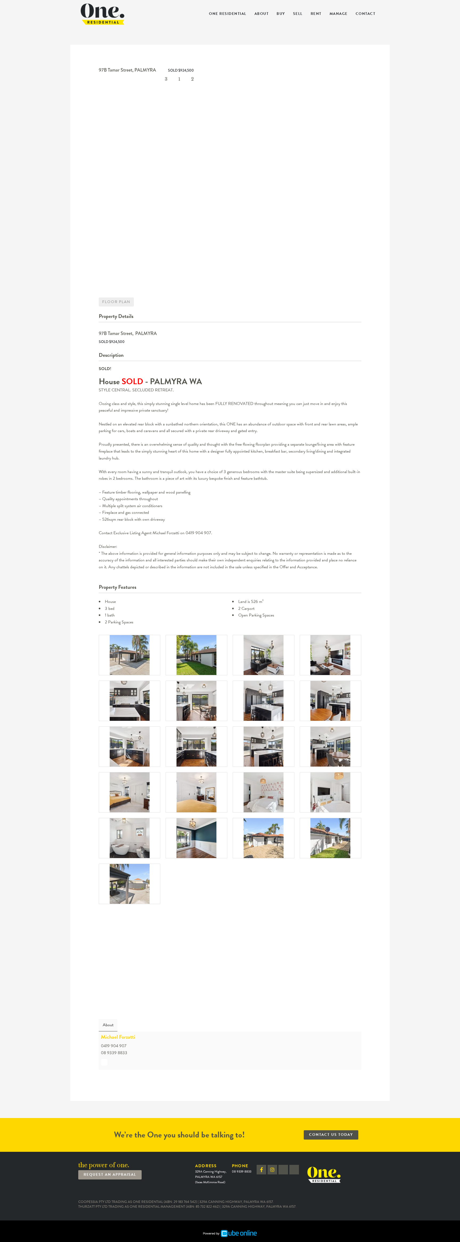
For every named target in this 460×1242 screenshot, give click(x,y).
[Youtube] (294, 1169)
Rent (316, 13)
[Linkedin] (283, 1169)
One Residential (228, 13)
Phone (241, 1168)
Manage (339, 13)
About (261, 13)
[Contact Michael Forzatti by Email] (104, 1062)
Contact (366, 13)
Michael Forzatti (118, 1037)
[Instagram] (272, 1169)
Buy (281, 13)
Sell (298, 13)
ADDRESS (211, 1174)
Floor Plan (116, 302)
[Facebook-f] (261, 1169)
